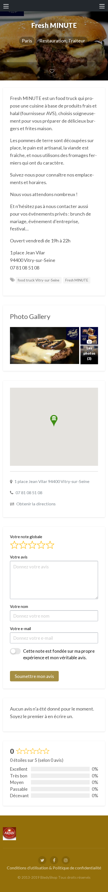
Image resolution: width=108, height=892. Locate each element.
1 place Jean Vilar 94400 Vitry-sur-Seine (51, 481)
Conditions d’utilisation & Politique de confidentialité (54, 867)
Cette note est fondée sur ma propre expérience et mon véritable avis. (59, 654)
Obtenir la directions (36, 503)
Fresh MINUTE (76, 280)
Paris (27, 40)
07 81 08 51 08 (28, 492)
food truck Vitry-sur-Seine (38, 280)
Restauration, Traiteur (62, 40)
